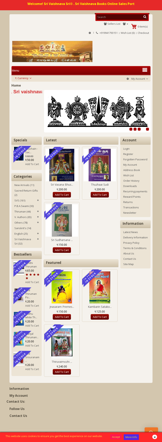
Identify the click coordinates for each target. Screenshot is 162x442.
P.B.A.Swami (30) (24, 206)
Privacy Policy (131, 243)
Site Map (128, 264)
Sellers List (113, 24)
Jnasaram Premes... (62, 307)
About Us (128, 253)
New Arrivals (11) (24, 185)
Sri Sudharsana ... (62, 240)
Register (128, 154)
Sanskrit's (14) (22, 228)
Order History (131, 180)
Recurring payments (135, 191)
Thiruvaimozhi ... (62, 362)
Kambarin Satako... (100, 307)
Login (126, 148)
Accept (116, 437)
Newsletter (129, 212)
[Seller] (125, 24)
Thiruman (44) (22, 211)
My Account (130, 164)
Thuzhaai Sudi (100, 184)
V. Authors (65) (22, 217)
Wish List (128, 175)
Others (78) (20, 222)
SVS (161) (19, 200)
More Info (131, 437)
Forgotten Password (135, 159)
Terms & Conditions (135, 248)
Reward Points (132, 196)
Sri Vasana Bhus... (62, 184)
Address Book (131, 170)
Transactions (131, 207)
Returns (128, 202)
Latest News (130, 232)
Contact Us (129, 259)
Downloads (130, 186)
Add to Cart (32, 282)
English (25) (21, 233)
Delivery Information (135, 237)
